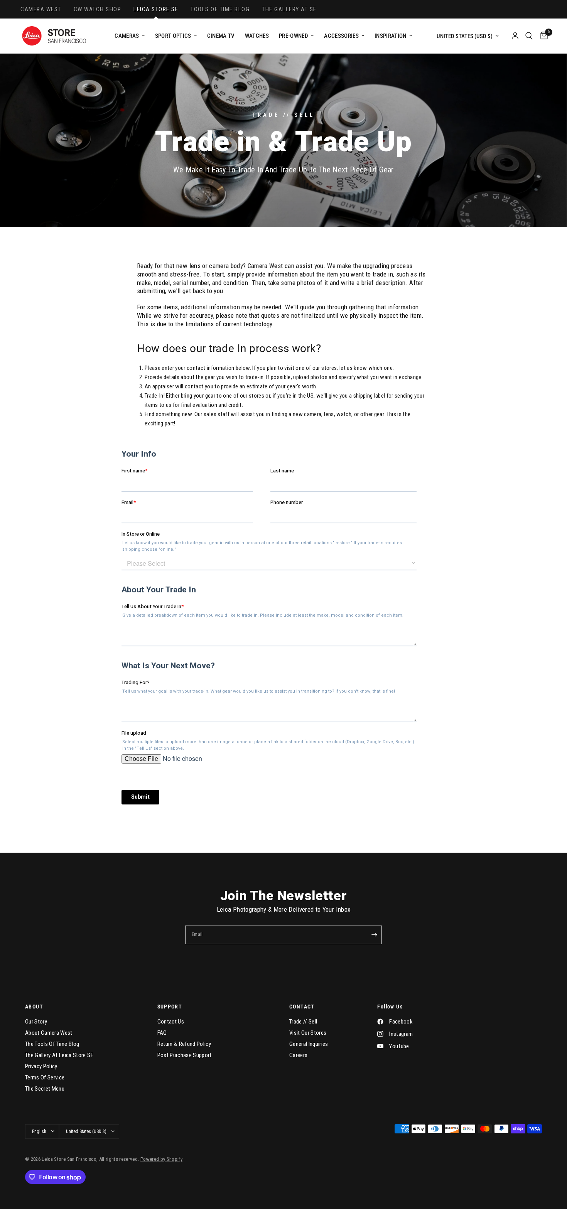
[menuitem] (130, 35)
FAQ (162, 1032)
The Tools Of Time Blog (52, 1043)
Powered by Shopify (161, 1159)
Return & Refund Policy (184, 1043)
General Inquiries (308, 1043)
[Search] (529, 36)
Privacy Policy (41, 1066)
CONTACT (302, 1006)
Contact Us (170, 1021)
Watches (257, 35)
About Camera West (49, 1032)
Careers (298, 1055)
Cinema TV (221, 35)
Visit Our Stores (307, 1032)
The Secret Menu (44, 1088)
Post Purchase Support (184, 1055)
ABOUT (34, 1006)
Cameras (127, 35)
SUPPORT (169, 1006)
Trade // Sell (303, 1021)
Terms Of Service (44, 1077)
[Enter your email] (374, 935)
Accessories (341, 35)
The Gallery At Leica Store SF (59, 1055)
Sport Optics (173, 35)
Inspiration (391, 35)
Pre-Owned (293, 35)
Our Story (36, 1021)
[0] (542, 36)
